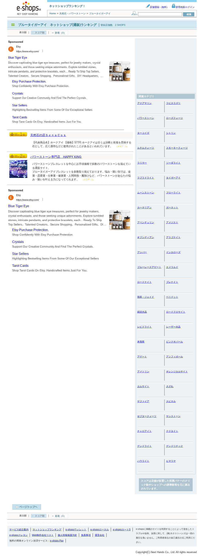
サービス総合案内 (18, 529)
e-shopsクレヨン (18, 535)
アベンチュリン (145, 222)
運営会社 (99, 535)
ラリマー (142, 162)
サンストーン (173, 416)
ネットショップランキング (47, 529)
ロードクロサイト (175, 312)
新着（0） (60, 32)
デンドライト (144, 446)
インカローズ (173, 252)
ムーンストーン (145, 192)
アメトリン (143, 371)
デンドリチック (174, 446)
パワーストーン (145, 118)
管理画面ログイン (185, 7)
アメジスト (172, 222)
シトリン (171, 133)
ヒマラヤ (171, 461)
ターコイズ (143, 133)
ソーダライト (173, 162)
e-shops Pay (57, 540)
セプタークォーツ (146, 416)
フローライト (173, 192)
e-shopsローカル (99, 529)
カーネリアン (144, 207)
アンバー (142, 252)
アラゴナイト (173, 237)
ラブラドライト (145, 177)
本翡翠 (140, 341)
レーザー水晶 (173, 326)
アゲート (142, 356)
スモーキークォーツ (177, 148)
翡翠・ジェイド (145, 297)
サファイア (143, 401)
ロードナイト (144, 282)
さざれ (169, 386)
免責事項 (86, 535)
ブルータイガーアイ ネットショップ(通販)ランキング (57, 24)
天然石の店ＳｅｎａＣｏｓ (48, 135)
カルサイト (143, 386)
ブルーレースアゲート (149, 267)
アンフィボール (174, 356)
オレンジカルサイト (177, 371)
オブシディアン (145, 237)
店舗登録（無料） (159, 7)
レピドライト (144, 326)
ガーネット (172, 207)
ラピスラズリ (173, 103)
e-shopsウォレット (76, 529)
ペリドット (172, 297)
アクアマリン (144, 103)
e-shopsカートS (121, 529)
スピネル (171, 401)
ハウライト (143, 461)
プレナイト (172, 282)
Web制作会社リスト (43, 535)
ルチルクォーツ (145, 148)
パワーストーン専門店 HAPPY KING (55, 156)
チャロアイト (144, 431)
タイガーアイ (173, 177)
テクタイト (172, 431)
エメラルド (172, 267)
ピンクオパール (174, 341)
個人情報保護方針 (67, 535)
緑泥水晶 (142, 312)
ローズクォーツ (174, 118)
